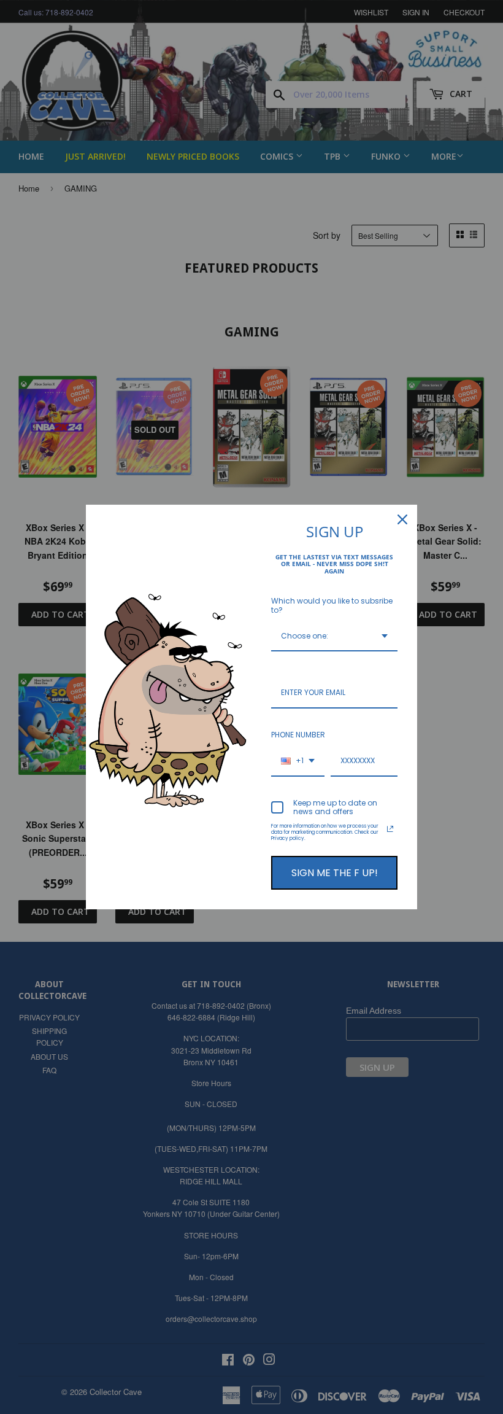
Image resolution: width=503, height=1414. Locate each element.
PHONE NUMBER (298, 734)
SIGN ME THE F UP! (334, 873)
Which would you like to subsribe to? (332, 605)
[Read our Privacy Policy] (390, 829)
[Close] (402, 519)
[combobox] (334, 636)
